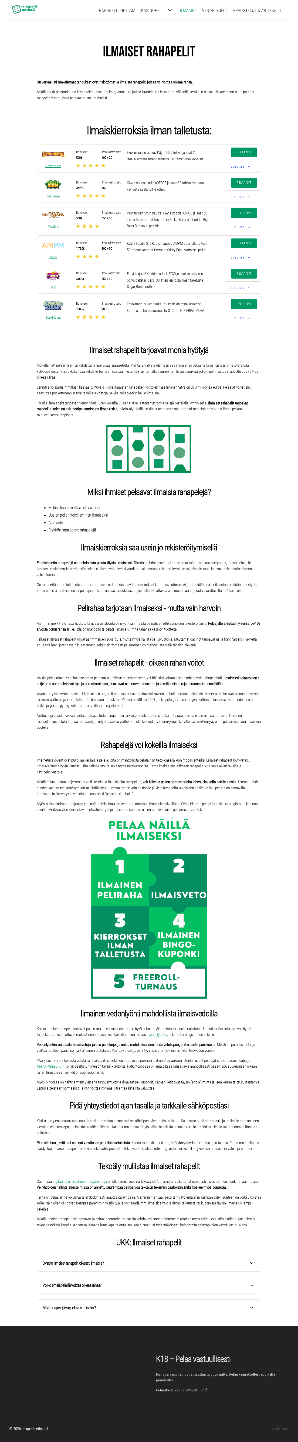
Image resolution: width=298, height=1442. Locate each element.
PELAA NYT (244, 152)
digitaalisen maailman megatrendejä (80, 1181)
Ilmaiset (188, 10)
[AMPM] (53, 245)
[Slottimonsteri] (53, 154)
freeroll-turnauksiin (50, 1066)
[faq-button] (251, 1263)
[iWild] (53, 275)
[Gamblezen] (53, 185)
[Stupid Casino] (53, 306)
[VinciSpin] (53, 215)
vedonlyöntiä (158, 1034)
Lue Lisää (237, 166)
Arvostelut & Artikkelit (257, 10)
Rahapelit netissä (117, 10)
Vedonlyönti (214, 10)
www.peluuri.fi (196, 1390)
